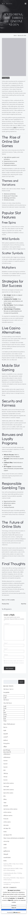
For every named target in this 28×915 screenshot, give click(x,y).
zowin (5, 848)
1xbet (5, 802)
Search (21, 682)
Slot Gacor (6, 700)
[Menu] (25, 3)
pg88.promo (7, 851)
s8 (4, 710)
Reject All (14, 907)
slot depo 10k (7, 828)
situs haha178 (7, 752)
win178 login (7, 750)
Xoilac (5, 831)
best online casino (8, 793)
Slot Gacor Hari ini (8, 689)
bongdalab (6, 692)
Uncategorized (5, 78)
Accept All (14, 909)
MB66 (14, 127)
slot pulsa (6, 825)
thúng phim (7, 743)
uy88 (5, 706)
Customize (13, 905)
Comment (7, 623)
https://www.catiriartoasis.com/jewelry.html (15, 838)
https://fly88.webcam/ (9, 724)
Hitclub (5, 776)
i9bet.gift (6, 854)
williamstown (7, 754)
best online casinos (9, 783)
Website (6, 655)
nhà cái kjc (6, 841)
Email (6, 649)
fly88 (5, 730)
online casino (7, 822)
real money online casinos (10, 809)
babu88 (6, 734)
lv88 (5, 712)
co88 (5, 708)
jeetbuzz (6, 740)
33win (5, 695)
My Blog (7, 4)
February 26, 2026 (22, 35)
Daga (5, 721)
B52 (5, 770)
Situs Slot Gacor (8, 703)
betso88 (6, 805)
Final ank (6, 818)
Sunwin (6, 760)
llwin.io (5, 727)
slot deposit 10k (8, 835)
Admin (15, 35)
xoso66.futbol (7, 857)
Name (6, 643)
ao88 (5, 716)
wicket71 (6, 737)
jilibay (5, 799)
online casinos (7, 812)
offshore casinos (8, 815)
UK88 (5, 844)
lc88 (5, 719)
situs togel (6, 786)
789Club (6, 773)
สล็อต (5, 746)
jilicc (5, 796)
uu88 (5, 697)
